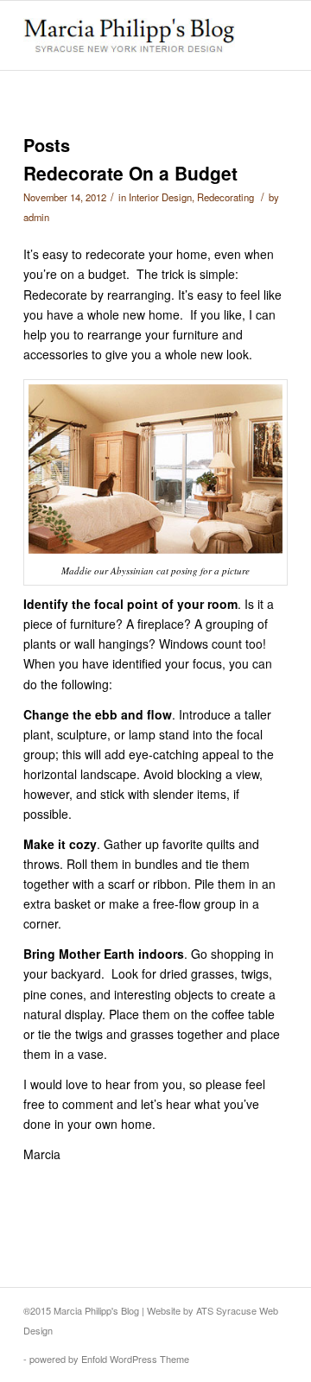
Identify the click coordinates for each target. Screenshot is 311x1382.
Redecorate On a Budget (130, 173)
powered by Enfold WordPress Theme (109, 1359)
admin (36, 217)
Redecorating (225, 197)
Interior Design (160, 197)
